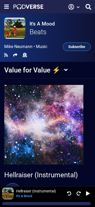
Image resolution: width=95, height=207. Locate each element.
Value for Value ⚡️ (32, 70)
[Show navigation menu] (6, 7)
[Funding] (25, 55)
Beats (38, 32)
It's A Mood (42, 24)
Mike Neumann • (25, 46)
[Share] (15, 55)
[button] (74, 7)
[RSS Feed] (6, 55)
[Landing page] (28, 7)
